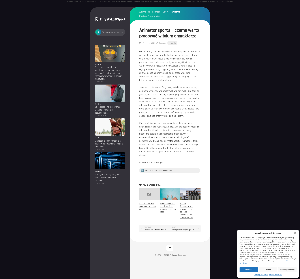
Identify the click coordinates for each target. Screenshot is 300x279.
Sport (165, 12)
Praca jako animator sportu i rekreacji (171, 141)
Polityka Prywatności (275, 275)
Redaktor (162, 43)
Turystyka (98, 64)
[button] (295, 233)
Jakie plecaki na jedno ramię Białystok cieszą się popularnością (107, 110)
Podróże (156, 12)
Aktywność (144, 12)
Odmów (268, 270)
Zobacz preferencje (287, 270)
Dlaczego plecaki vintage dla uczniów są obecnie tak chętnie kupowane (109, 144)
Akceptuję (248, 270)
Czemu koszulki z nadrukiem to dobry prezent (147, 206)
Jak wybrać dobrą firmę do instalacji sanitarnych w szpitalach (107, 177)
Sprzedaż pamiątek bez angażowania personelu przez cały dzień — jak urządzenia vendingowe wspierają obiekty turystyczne (108, 73)
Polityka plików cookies (261, 275)
